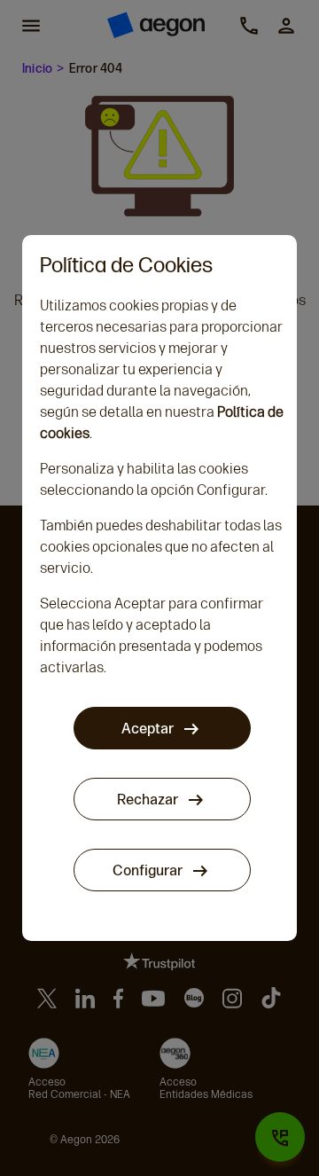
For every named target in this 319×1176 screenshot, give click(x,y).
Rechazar (149, 799)
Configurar (149, 870)
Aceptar (148, 728)
